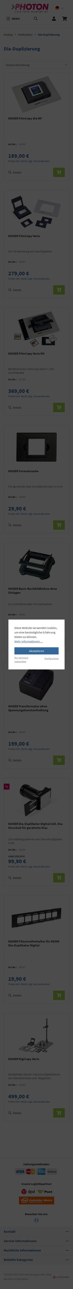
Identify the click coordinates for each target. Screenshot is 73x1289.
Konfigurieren (52, 658)
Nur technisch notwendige (21, 659)
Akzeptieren (36, 651)
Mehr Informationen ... (28, 641)
